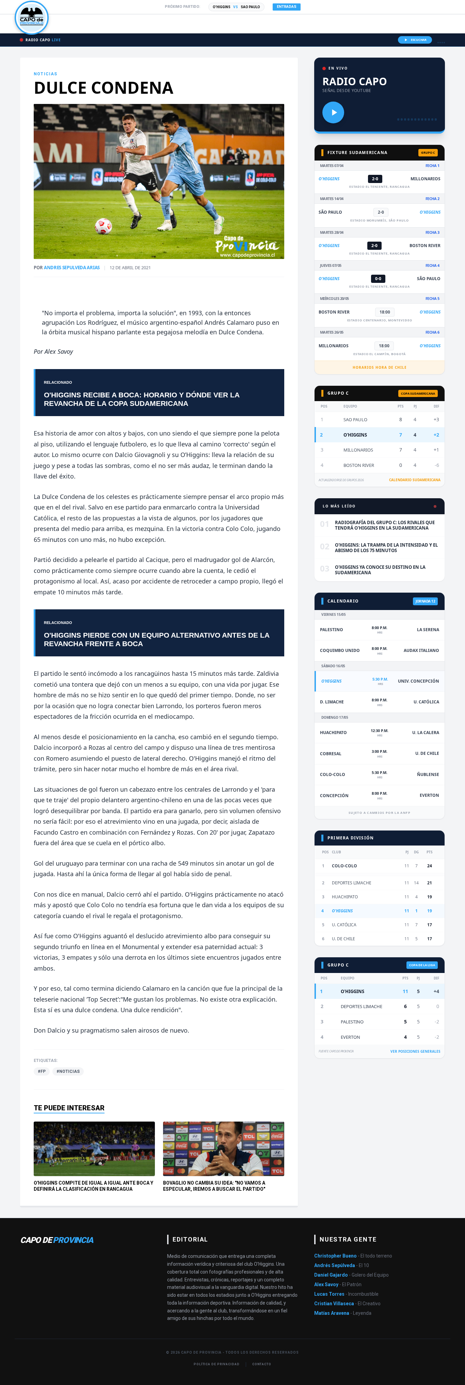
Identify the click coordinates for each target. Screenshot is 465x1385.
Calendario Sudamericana (414, 479)
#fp (42, 1071)
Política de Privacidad (217, 1364)
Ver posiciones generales (415, 1051)
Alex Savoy (59, 351)
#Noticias (68, 1071)
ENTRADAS (286, 6)
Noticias (46, 74)
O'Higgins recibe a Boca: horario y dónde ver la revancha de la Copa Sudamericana (141, 399)
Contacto (261, 1364)
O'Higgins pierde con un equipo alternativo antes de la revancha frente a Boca (156, 639)
